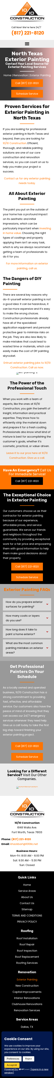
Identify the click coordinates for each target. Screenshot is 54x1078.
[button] (27, 83)
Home (7, 75)
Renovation (20, 75)
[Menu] (27, 43)
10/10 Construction (14, 143)
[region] (27, 1065)
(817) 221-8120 (21, 839)
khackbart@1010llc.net (24, 844)
